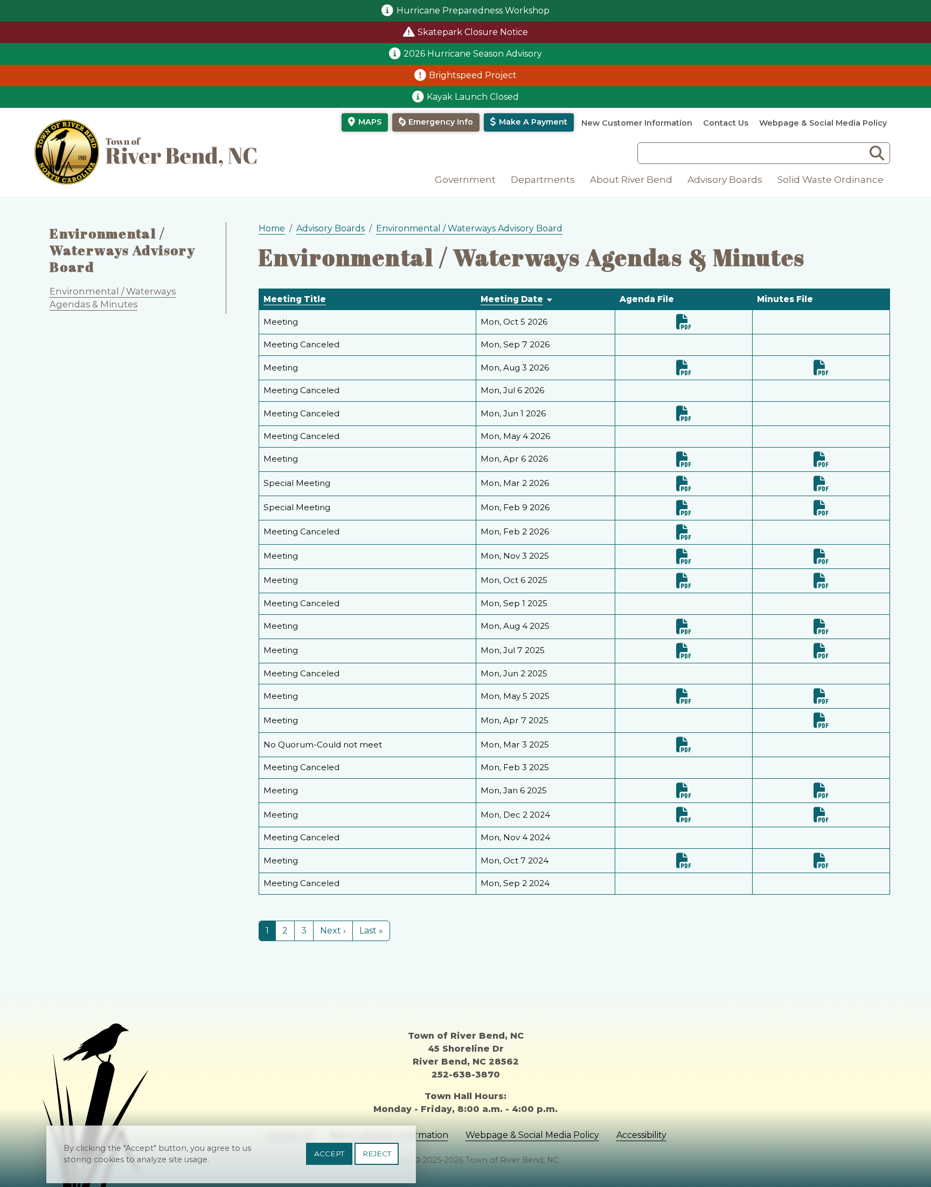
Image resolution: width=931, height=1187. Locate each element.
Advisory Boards (724, 179)
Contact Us (725, 123)
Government (465, 179)
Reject (377, 1153)
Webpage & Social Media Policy (823, 123)
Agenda (684, 322)
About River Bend (631, 179)
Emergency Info (440, 122)
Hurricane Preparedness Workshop (473, 10)
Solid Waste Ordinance (830, 179)
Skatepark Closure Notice (473, 32)
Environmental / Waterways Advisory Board (123, 250)
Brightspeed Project (473, 75)
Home (272, 228)
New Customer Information (636, 123)
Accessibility (641, 1135)
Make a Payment (533, 122)
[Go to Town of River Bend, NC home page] (145, 152)
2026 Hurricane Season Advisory (473, 54)
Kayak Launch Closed (473, 97)
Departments (543, 179)
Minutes (821, 367)
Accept (329, 1153)
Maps (369, 122)
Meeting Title (294, 299)
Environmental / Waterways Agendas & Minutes (113, 298)
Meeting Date (512, 299)
